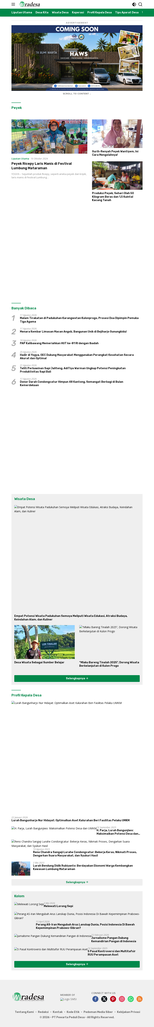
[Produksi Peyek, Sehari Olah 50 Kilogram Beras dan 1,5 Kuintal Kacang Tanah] (117, 175)
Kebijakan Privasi (128, 1012)
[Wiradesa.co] (29, 4)
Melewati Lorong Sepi (58, 906)
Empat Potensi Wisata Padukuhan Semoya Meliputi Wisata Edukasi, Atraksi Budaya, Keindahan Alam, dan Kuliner (71, 617)
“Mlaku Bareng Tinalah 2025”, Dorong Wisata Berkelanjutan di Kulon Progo (109, 664)
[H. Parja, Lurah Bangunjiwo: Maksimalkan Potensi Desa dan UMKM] (54, 828)
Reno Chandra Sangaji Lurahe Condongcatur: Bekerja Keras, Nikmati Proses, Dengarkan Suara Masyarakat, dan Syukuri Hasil (85, 854)
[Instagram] (122, 999)
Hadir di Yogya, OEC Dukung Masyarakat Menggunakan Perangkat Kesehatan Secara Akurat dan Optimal (77, 356)
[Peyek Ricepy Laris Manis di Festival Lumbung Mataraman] (49, 136)
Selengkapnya (76, 678)
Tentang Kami (24, 1012)
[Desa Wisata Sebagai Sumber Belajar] (44, 642)
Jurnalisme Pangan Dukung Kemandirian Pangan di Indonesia (113, 939)
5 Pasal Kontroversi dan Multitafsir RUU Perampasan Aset (112, 953)
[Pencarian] (140, 4)
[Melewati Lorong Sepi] (29, 904)
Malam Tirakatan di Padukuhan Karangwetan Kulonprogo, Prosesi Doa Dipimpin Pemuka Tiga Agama (79, 320)
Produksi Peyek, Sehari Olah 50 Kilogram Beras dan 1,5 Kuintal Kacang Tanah (113, 197)
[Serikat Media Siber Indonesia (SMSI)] (68, 999)
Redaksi (43, 1012)
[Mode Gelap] (134, 4)
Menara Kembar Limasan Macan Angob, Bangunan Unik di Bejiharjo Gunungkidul (73, 331)
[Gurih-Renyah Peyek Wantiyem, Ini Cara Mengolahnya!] (117, 133)
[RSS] (140, 999)
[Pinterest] (113, 999)
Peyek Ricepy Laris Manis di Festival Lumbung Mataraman (41, 166)
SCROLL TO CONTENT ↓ (77, 94)
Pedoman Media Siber (98, 1012)
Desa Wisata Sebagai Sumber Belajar (39, 662)
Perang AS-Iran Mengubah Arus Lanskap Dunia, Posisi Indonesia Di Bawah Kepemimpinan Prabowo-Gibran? (85, 926)
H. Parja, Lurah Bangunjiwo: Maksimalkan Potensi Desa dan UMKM (117, 832)
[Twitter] (104, 999)
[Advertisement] (77, 251)
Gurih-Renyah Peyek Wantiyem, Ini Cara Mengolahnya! (115, 153)
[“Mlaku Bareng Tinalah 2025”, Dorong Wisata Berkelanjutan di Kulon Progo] (109, 642)
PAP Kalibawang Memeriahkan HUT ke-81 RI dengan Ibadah (59, 343)
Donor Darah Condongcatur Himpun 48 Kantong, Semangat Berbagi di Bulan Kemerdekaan (71, 383)
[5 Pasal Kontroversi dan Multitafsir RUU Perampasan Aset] (51, 949)
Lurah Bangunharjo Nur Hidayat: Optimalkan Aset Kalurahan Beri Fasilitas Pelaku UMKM (70, 820)
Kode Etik (73, 1012)
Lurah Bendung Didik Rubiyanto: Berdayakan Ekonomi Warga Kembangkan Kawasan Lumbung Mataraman (83, 867)
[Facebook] (95, 999)
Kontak (58, 1012)
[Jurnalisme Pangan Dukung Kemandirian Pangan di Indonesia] (52, 936)
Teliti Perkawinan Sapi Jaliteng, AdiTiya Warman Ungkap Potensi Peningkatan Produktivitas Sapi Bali (73, 370)
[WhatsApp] (131, 999)
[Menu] (14, 4)
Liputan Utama (20, 158)
